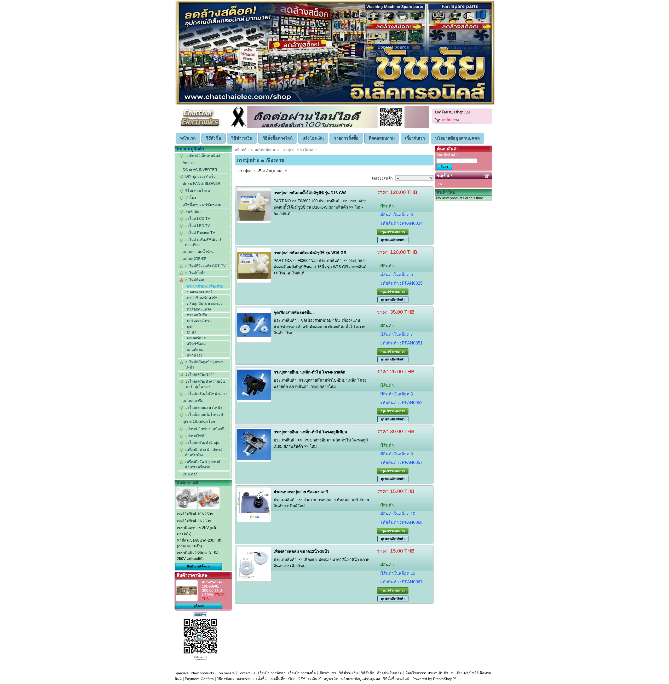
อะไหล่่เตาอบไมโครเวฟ (204, 414)
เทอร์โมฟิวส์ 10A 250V (195, 514)
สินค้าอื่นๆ (193, 211)
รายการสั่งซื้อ (346, 138)
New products (202, 673)
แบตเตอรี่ (190, 474)
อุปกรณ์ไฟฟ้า (195, 436)
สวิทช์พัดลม (196, 344)
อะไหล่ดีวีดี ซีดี (194, 259)
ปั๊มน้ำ (191, 332)
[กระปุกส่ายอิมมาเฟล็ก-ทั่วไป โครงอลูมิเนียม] (254, 444)
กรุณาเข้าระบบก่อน (392, 231)
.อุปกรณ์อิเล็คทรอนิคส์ (202, 155)
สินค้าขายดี (187, 482)
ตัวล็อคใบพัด (197, 315)
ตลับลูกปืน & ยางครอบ (205, 303)
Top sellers (226, 673)
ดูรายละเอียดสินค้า (393, 240)
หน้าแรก (188, 138)
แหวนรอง (194, 355)
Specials (181, 673)
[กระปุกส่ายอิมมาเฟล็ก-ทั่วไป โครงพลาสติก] (254, 384)
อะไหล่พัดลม (195, 280)
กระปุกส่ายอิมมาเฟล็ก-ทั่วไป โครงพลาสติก (309, 372)
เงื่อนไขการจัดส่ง (271, 673)
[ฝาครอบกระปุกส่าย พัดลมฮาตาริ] (254, 504)
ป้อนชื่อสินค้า (447, 155)
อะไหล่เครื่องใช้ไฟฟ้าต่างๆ (206, 394)
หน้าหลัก (242, 150)
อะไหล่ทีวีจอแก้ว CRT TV (205, 266)
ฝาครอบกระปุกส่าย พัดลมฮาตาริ (301, 492)
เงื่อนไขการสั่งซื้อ (302, 673)
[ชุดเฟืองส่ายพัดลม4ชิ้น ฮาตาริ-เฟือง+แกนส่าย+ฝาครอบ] (254, 325)
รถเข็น (443, 175)
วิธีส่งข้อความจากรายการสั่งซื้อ (242, 679)
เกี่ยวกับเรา (415, 138)
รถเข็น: (446, 120)
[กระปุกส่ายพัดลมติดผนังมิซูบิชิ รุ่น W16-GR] (254, 265)
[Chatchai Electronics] (201, 127)
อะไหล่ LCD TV (197, 218)
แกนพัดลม (195, 349)
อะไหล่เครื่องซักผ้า (200, 374)
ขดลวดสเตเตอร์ (199, 292)
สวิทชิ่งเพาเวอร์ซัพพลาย (202, 205)
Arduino (189, 162)
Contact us (246, 673)
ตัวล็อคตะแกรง (199, 309)
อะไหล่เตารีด (193, 401)
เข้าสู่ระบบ (462, 112)
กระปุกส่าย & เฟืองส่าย (205, 286)
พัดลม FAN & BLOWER (201, 183)
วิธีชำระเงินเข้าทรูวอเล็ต (318, 679)
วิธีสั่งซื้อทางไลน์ (278, 138)
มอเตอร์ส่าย (196, 338)
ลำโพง (190, 198)
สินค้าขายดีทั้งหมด (198, 566)
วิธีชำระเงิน (241, 138)
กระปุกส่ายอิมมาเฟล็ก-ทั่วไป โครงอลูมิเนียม (310, 432)
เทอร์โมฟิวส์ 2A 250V (194, 521)
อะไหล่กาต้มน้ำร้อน (198, 252)
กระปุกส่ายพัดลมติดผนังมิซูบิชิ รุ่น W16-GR (310, 252)
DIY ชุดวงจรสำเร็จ (200, 176)
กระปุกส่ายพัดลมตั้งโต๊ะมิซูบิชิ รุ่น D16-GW (310, 193)
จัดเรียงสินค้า (382, 178)
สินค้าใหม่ (446, 192)
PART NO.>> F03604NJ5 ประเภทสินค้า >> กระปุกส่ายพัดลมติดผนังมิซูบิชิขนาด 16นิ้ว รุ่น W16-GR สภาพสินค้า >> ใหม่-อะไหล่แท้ (321, 266)
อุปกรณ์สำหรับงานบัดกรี (204, 429)
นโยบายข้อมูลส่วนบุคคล (457, 138)
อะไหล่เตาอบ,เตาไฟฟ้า (203, 407)
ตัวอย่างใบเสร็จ (389, 673)
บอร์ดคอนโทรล (199, 321)
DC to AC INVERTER (200, 170)
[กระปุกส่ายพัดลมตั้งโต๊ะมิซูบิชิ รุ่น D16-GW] (254, 205)
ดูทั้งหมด (199, 605)
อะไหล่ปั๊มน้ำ (195, 273)
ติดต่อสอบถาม (382, 138)
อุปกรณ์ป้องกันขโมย (199, 421)
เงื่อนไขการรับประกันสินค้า (427, 673)
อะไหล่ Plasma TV (200, 233)
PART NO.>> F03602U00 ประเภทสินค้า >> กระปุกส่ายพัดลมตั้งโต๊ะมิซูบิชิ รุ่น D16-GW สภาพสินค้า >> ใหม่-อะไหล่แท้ (320, 207)
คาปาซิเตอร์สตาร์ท (202, 298)
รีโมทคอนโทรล (197, 190)
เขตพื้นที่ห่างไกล (282, 679)
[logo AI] (335, 104)
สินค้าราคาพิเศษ (192, 575)
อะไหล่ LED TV (197, 225)
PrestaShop (442, 679)
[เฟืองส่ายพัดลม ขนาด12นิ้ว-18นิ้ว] (254, 564)
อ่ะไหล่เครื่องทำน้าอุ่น (202, 442)
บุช (189, 326)
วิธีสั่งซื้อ (213, 138)
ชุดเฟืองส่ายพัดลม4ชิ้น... (294, 312)
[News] (329, 127)
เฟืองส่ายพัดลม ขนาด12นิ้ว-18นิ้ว (301, 551)
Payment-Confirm (199, 679)
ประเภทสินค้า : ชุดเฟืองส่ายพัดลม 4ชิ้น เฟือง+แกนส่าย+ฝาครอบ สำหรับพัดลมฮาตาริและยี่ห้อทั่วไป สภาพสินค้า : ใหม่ (320, 326)
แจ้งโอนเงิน (313, 138)
